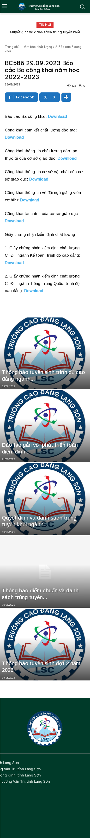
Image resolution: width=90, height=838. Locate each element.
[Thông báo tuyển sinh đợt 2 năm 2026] (45, 644)
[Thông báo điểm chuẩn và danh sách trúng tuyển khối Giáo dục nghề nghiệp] (45, 572)
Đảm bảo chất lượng (37, 47)
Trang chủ (12, 47)
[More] (66, 97)
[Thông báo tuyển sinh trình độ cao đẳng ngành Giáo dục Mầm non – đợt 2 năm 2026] (45, 353)
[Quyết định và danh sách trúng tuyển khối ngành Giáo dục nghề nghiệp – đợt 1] (45, 499)
